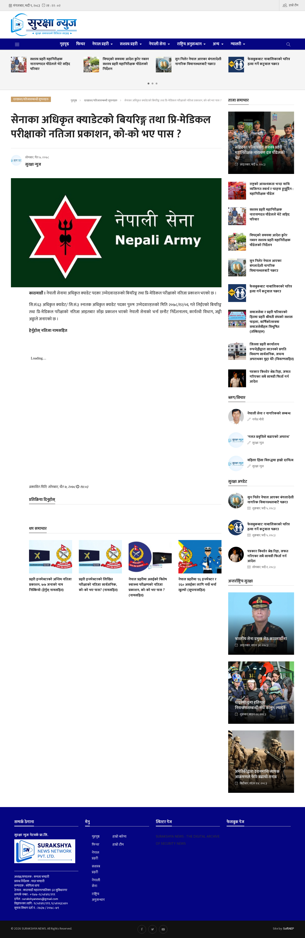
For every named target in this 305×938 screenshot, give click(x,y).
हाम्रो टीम (293, 5)
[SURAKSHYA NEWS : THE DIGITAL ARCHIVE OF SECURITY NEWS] (44, 24)
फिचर (80, 44)
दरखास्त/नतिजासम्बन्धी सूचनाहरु (100, 100)
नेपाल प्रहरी (95, 855)
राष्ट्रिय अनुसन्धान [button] (190, 44)
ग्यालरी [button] (236, 44)
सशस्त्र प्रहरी (96, 869)
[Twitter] (152, 929)
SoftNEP (288, 928)
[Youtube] (163, 929)
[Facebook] (142, 929)
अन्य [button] (216, 44)
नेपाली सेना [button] (158, 44)
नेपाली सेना (96, 883)
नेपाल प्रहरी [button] (101, 44)
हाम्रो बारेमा (119, 837)
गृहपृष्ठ (64, 44)
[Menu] (17, 44)
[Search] (288, 44)
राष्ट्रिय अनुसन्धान (98, 897)
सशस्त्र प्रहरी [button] (129, 44)
